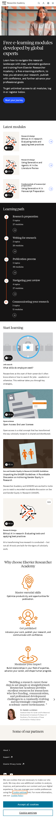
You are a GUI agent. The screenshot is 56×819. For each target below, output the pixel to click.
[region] (28, 797)
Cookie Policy (17, 795)
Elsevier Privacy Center (12, 764)
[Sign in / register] (43, 3)
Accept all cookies (28, 804)
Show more (15, 230)
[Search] (39, 3)
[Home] (16, 3)
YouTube (11, 774)
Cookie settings (20, 792)
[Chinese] (48, 3)
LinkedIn (5, 774)
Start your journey (14, 100)
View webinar (51, 141)
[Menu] (53, 3)
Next (54, 699)
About (5, 750)
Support (6, 757)
